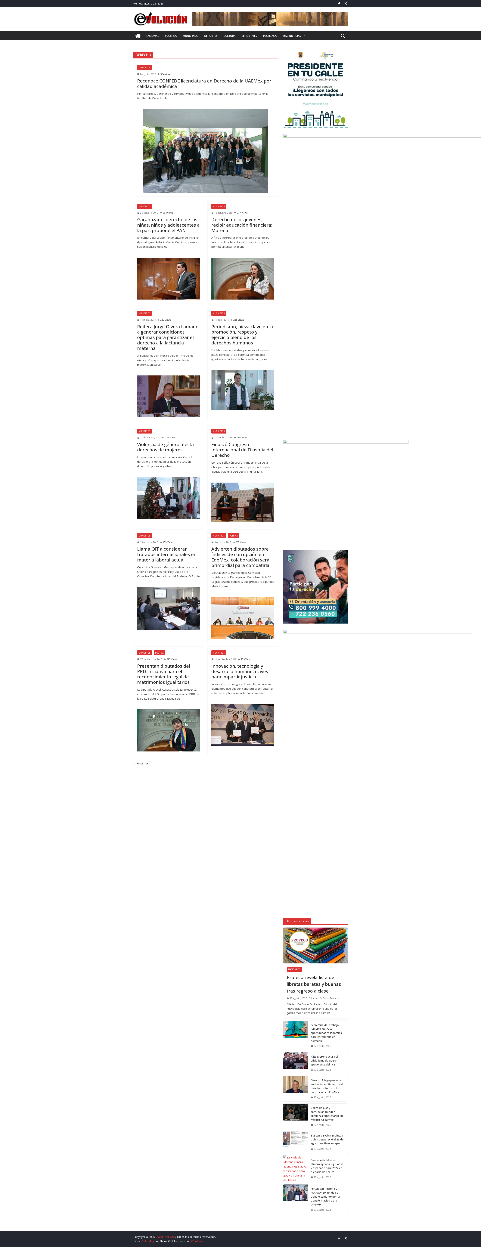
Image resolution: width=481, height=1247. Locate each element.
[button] (303, 36)
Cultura (229, 36)
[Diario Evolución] (137, 35)
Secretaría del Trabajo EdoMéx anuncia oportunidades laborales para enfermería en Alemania (326, 1033)
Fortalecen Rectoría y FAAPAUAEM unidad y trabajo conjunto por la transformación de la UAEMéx (325, 1196)
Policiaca (270, 36)
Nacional (152, 36)
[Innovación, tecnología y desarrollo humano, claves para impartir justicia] (242, 725)
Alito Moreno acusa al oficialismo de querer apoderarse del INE (324, 1060)
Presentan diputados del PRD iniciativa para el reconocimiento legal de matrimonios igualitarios (163, 674)
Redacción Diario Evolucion (325, 998)
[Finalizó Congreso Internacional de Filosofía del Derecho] (242, 502)
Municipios (190, 36)
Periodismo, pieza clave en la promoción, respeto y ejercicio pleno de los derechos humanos (242, 334)
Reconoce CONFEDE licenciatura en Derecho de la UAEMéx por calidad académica (204, 83)
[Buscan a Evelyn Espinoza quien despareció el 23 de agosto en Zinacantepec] (295, 1142)
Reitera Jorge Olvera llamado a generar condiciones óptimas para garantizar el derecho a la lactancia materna (168, 337)
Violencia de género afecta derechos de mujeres (165, 447)
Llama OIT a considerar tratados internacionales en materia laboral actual (167, 554)
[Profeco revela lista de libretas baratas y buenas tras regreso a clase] (315, 945)
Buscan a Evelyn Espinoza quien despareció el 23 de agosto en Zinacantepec (327, 1139)
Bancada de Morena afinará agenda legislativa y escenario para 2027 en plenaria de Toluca (327, 1166)
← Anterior (140, 763)
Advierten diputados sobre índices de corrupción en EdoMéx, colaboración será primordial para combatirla (240, 557)
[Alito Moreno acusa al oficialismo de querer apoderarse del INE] (295, 1063)
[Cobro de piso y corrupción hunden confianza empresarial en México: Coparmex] (295, 1116)
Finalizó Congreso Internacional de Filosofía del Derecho (242, 449)
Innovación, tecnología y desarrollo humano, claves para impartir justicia (239, 671)
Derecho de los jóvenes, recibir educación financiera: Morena (241, 224)
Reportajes (249, 36)
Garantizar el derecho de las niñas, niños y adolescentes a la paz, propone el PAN (168, 224)
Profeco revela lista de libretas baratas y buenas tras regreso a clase (314, 984)
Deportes (211, 36)
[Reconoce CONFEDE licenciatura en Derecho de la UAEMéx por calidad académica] (205, 151)
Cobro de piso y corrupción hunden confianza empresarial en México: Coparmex (327, 1113)
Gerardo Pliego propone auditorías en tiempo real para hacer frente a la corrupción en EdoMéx (327, 1086)
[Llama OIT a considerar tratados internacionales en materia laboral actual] (168, 608)
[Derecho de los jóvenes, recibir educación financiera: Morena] (242, 279)
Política (171, 36)
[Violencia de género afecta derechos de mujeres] (168, 498)
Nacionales (294, 969)
